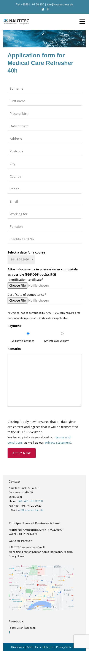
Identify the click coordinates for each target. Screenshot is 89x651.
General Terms (44, 647)
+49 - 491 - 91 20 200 (30, 501)
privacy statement (58, 442)
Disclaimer (17, 647)
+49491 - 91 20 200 (32, 4)
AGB (29, 647)
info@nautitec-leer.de (60, 4)
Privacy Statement (67, 647)
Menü (81, 22)
